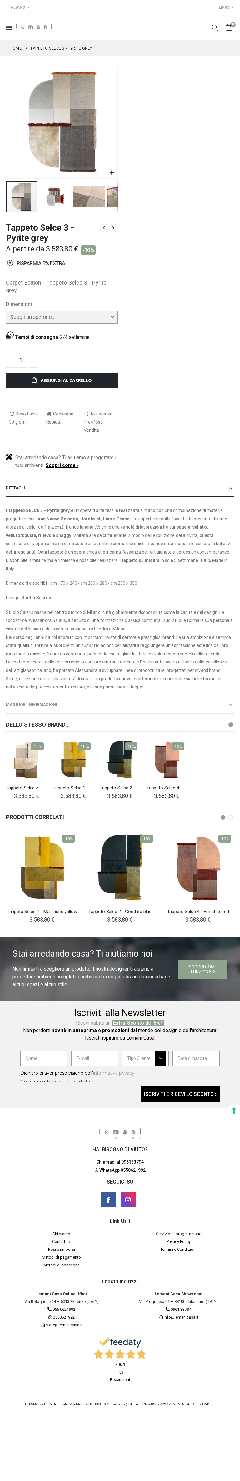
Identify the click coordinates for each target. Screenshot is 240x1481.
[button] (112, 172)
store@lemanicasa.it (64, 1325)
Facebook (108, 1199)
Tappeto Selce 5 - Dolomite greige (26, 788)
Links (224, 7)
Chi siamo (61, 1233)
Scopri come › (62, 465)
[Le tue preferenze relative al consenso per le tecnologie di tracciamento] (234, 1111)
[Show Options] (160, 1058)
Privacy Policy (179, 1241)
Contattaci (61, 1241)
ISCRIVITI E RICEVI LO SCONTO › (180, 1094)
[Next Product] (113, 228)
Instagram (128, 1199)
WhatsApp (122, 1170)
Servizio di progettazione (178, 1233)
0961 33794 (180, 1309)
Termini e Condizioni (178, 1249)
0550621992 (63, 1317)
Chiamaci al (120, 1162)
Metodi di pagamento (61, 1257)
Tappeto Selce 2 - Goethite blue (120, 788)
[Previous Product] (104, 228)
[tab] (120, 488)
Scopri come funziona (203, 969)
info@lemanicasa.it (181, 1317)
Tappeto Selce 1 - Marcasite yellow (73, 788)
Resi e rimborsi (61, 1249)
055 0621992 (63, 1309)
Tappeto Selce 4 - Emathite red (167, 788)
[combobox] (141, 1058)
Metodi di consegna (61, 1265)
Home (16, 48)
